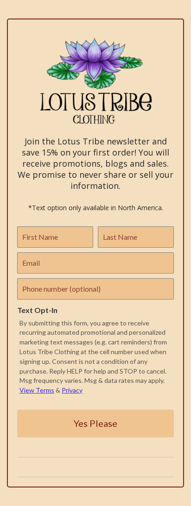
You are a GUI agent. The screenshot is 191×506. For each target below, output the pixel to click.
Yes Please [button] (95, 423)
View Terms (36, 390)
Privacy (72, 390)
